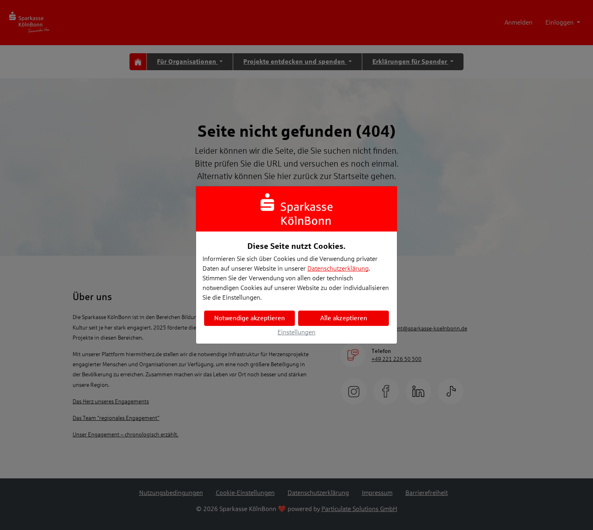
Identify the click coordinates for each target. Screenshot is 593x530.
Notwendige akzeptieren (249, 318)
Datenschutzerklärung (338, 268)
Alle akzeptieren (343, 318)
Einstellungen (296, 332)
